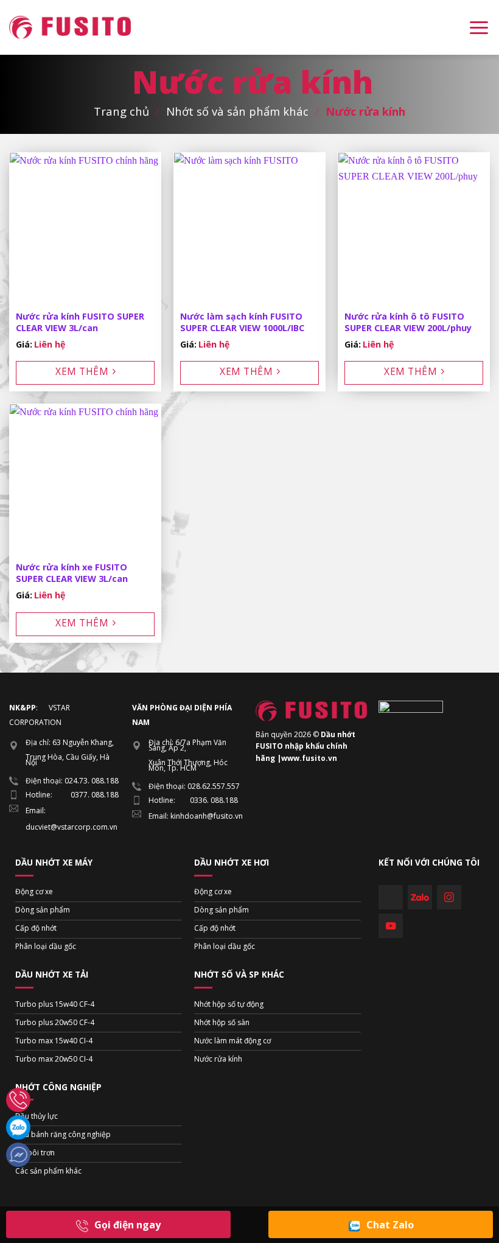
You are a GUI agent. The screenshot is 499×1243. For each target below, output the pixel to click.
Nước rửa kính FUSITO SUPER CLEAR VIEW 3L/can (80, 322)
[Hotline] (18, 1100)
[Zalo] (18, 1127)
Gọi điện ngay (127, 1224)
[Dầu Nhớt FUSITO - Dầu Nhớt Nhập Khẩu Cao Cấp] (70, 27)
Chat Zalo (390, 1224)
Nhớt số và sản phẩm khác (237, 111)
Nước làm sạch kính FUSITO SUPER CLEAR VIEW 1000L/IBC (242, 322)
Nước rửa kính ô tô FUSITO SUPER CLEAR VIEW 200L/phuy (408, 322)
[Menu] (479, 27)
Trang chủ (121, 111)
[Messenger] (18, 1155)
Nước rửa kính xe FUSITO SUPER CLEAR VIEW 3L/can (72, 573)
